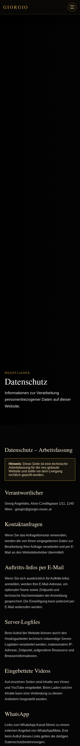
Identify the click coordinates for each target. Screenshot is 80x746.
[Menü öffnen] (72, 7)
